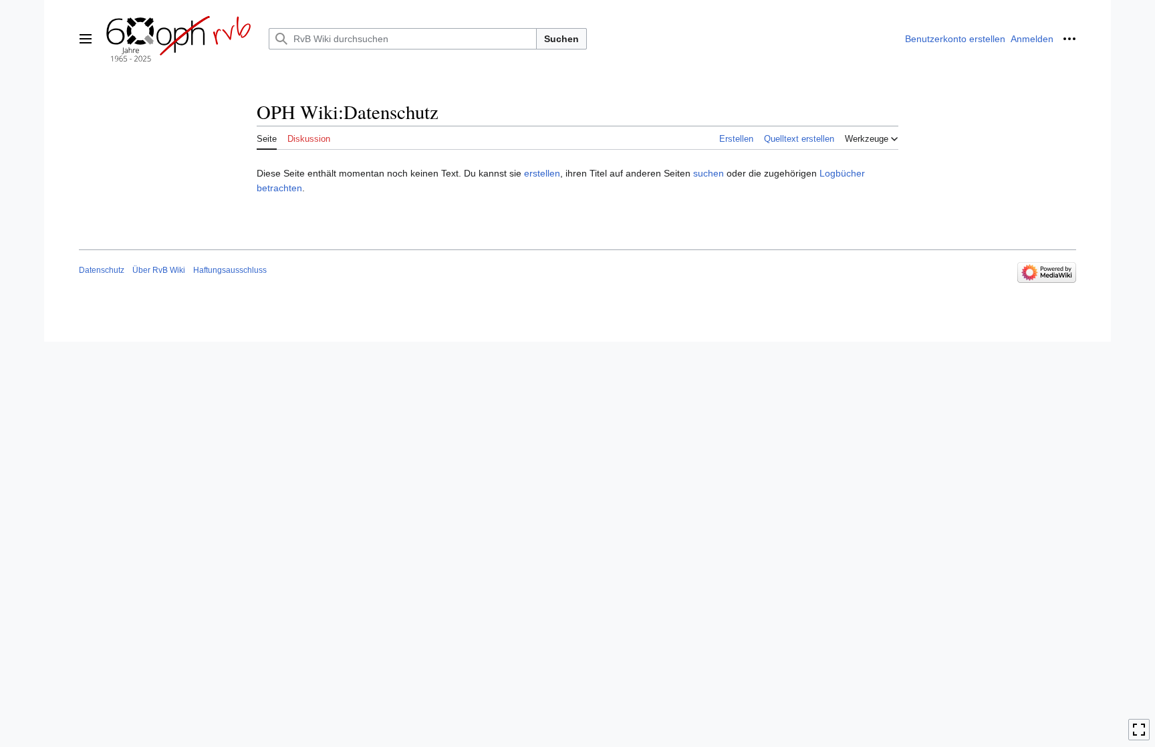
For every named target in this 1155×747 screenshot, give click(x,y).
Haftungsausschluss (230, 270)
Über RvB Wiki (158, 270)
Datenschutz (101, 270)
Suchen (561, 38)
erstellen (542, 173)
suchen (708, 173)
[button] (85, 38)
